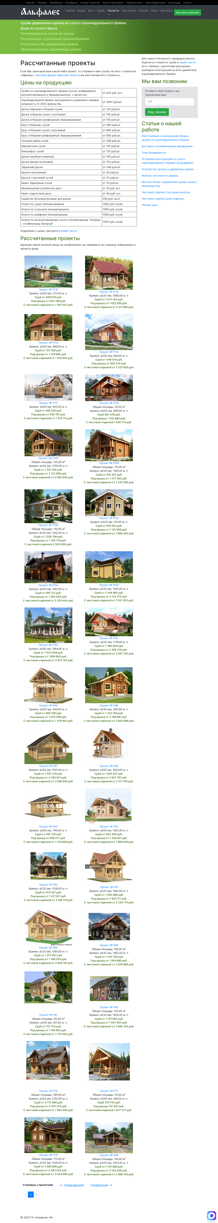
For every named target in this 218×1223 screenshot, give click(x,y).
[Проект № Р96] (109, 745)
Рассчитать (129, 10)
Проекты (113, 10)
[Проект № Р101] (109, 621)
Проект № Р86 (109, 945)
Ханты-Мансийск (113, 2)
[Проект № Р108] (109, 444)
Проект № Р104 (48, 585)
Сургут (187, 2)
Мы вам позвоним (187, 12)
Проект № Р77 (109, 1090)
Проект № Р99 (48, 705)
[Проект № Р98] (109, 685)
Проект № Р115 (109, 291)
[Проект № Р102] (48, 625)
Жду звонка (157, 112)
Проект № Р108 (109, 463)
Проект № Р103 (109, 585)
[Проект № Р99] (48, 685)
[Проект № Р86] (109, 926)
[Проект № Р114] (48, 327)
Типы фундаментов (154, 152)
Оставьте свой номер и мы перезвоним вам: (162, 92)
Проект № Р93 (109, 826)
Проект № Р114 (48, 342)
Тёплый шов (149, 205)
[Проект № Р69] (109, 1134)
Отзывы (143, 10)
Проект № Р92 (48, 884)
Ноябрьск (71, 2)
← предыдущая (72, 1185)
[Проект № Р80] (109, 988)
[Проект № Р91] (109, 866)
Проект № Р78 (48, 1090)
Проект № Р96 (109, 766)
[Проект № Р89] (48, 927)
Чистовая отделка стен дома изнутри (166, 192)
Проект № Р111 (48, 402)
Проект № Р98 (109, 705)
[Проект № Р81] (48, 991)
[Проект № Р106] (48, 506)
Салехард (174, 2)
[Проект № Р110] (109, 387)
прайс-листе (69, 230)
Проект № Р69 (109, 1155)
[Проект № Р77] (109, 1064)
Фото (91, 10)
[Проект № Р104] (48, 567)
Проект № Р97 (48, 766)
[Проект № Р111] (48, 387)
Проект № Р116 (48, 289)
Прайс (101, 10)
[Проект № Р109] (48, 442)
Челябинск (56, 2)
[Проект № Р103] (109, 566)
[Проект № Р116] (48, 271)
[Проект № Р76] (48, 1134)
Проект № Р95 (48, 826)
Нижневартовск (156, 2)
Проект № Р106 (48, 525)
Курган (30, 2)
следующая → (101, 1185)
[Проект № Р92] (48, 865)
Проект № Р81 (48, 1014)
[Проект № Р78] (48, 1064)
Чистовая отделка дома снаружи (163, 198)
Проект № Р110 (109, 403)
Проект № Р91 (109, 887)
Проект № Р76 (48, 1155)
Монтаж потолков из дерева (160, 175)
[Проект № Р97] (48, 745)
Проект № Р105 (109, 518)
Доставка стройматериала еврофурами (167, 146)
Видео (82, 10)
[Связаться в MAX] (211, 1216)
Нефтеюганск (134, 2)
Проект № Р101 (109, 638)
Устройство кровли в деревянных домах (168, 169)
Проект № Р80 (109, 1007)
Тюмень (42, 2)
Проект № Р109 (48, 458)
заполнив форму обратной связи (56, 75)
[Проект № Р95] (48, 806)
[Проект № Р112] (109, 331)
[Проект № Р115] (109, 272)
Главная (70, 10)
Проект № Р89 (48, 947)
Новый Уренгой (90, 2)
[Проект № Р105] (109, 502)
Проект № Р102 (48, 644)
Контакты (167, 10)
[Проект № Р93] (109, 806)
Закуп (154, 10)
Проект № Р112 (109, 352)
